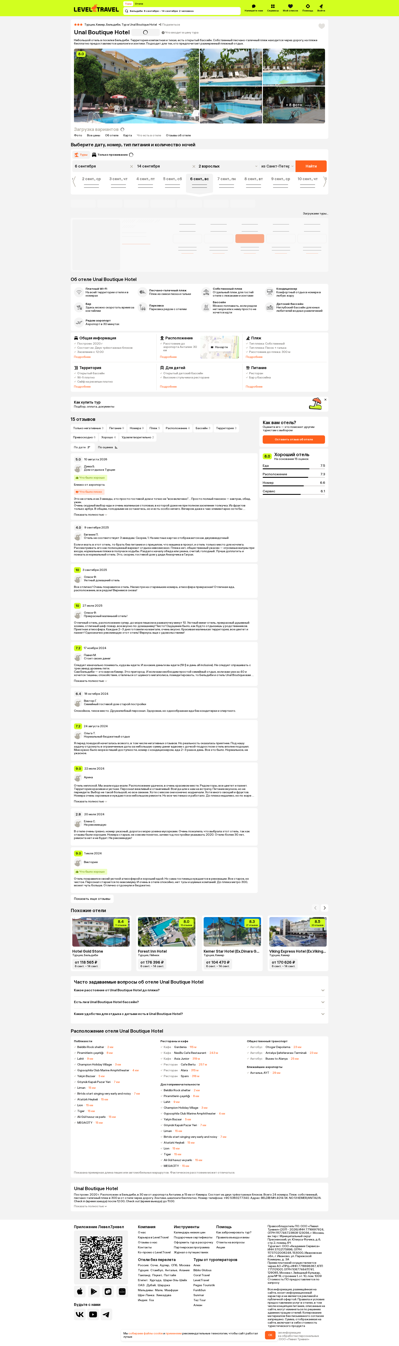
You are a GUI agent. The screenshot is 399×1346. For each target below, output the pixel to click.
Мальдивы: (146, 1290)
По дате (80, 447)
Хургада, (156, 1280)
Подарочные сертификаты (193, 1237)
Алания (184, 1270)
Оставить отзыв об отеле (294, 439)
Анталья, (171, 1270)
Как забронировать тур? (233, 1232)
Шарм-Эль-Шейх (175, 1280)
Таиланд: (144, 1275)
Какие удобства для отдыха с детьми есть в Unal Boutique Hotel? (128, 1014)
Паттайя (170, 1275)
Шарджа (164, 1285)
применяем (174, 1333)
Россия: (144, 1265)
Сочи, (154, 1265)
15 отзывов (83, 419)
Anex (196, 1265)
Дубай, (152, 1285)
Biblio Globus (202, 1270)
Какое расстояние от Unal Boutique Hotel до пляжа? (117, 990)
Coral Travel (201, 1275)
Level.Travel (201, 1280)
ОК (270, 1335)
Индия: (143, 1300)
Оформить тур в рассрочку (193, 1242)
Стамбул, (157, 1270)
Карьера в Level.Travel (153, 1237)
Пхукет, (157, 1275)
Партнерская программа (191, 1247)
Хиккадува (163, 1295)
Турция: (144, 1270)
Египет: (143, 1280)
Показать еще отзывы (92, 899)
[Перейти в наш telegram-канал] (106, 1314)
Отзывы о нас (147, 1242)
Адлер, (165, 1265)
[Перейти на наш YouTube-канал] (93, 1314)
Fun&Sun (199, 1290)
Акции (220, 1247)
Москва (184, 1265)
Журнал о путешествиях (191, 1252)
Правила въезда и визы (232, 1237)
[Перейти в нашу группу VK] (80, 1314)
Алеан (197, 1305)
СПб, (175, 1265)
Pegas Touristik (204, 1285)
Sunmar (198, 1295)
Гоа (151, 1300)
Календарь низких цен (189, 1232)
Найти (311, 166)
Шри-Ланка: (146, 1295)
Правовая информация (284, 1332)
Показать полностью (89, 514)
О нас (142, 1232)
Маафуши (171, 1290)
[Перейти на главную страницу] (96, 8)
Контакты (145, 1247)
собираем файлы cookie (146, 1333)
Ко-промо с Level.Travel (154, 1252)
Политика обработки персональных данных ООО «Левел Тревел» (293, 1337)
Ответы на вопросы (230, 1242)
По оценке (105, 447)
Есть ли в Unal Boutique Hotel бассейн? (106, 1002)
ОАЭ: (142, 1285)
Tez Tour (199, 1300)
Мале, (159, 1290)
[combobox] (277, 166)
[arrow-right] (315, 908)
